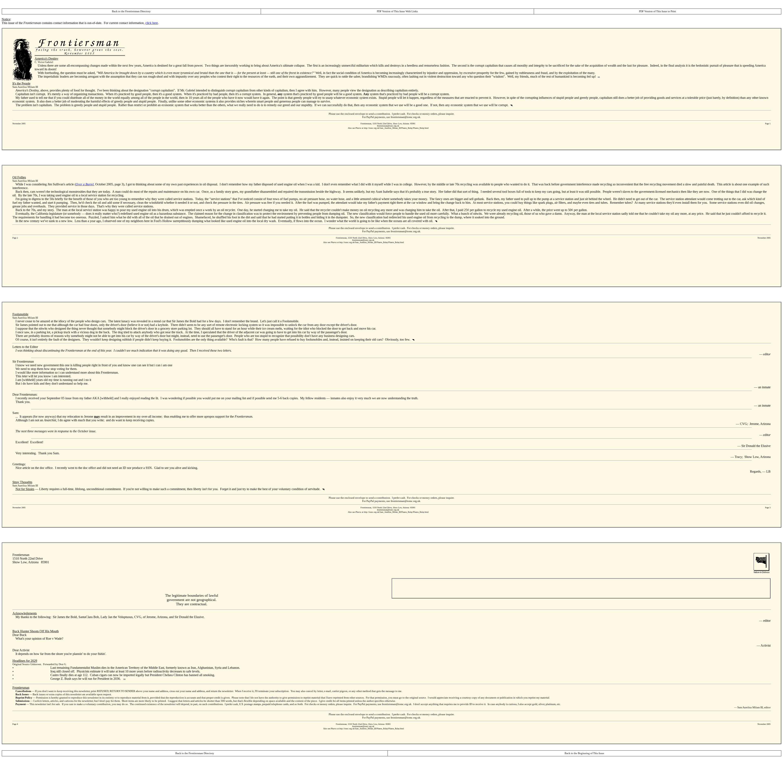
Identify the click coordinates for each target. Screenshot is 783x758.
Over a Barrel (85, 184)
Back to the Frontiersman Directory (131, 11)
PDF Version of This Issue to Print (657, 11)
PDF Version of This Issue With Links (397, 11)
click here (151, 23)
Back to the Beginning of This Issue (584, 753)
